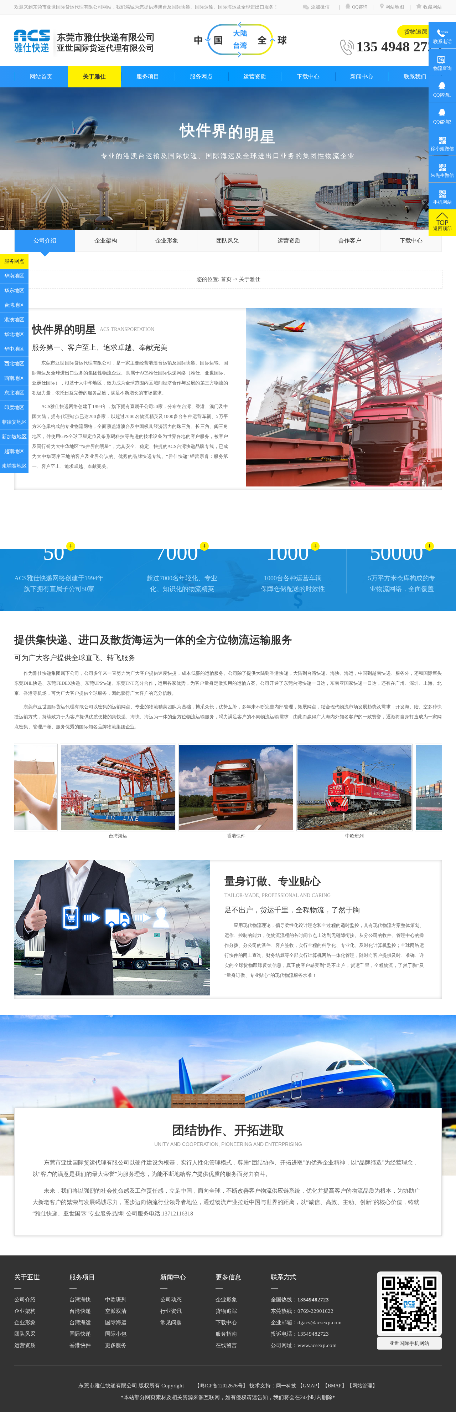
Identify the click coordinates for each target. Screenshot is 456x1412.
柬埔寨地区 (14, 466)
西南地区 (14, 378)
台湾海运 (81, 835)
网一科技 (286, 1385)
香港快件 (200, 835)
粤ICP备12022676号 (221, 1385)
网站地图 (394, 7)
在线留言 (226, 1345)
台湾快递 (80, 1311)
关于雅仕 (94, 76)
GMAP (310, 1385)
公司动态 (171, 1300)
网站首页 (41, 76)
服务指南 (226, 1334)
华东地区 (14, 290)
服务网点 (14, 261)
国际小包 (115, 1334)
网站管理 (362, 1385)
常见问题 (171, 1322)
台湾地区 (14, 305)
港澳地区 (14, 319)
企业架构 (105, 241)
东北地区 (14, 393)
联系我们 (415, 76)
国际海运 (115, 1322)
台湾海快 (80, 1300)
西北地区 (14, 363)
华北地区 (14, 334)
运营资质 (254, 76)
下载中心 (308, 76)
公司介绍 (44, 241)
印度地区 (14, 407)
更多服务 (115, 1345)
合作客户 (349, 241)
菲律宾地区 (14, 422)
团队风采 (227, 241)
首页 (227, 279)
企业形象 (166, 241)
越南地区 (14, 451)
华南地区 (14, 276)
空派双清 (115, 1311)
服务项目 (147, 76)
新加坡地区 (14, 436)
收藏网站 (432, 7)
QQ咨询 (360, 7)
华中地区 (14, 349)
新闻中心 (361, 76)
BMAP (335, 1385)
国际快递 (80, 1334)
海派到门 (436, 835)
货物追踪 (415, 32)
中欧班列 (318, 835)
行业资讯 (171, 1311)
